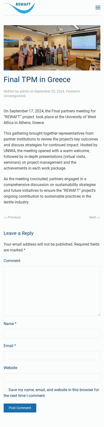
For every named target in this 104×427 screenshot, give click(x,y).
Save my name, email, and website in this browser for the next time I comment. (51, 393)
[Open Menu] (98, 7)
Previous (14, 217)
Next (93, 217)
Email (10, 345)
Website (10, 367)
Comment (12, 260)
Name (10, 323)
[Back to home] (20, 7)
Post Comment (20, 408)
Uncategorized (14, 96)
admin (24, 91)
